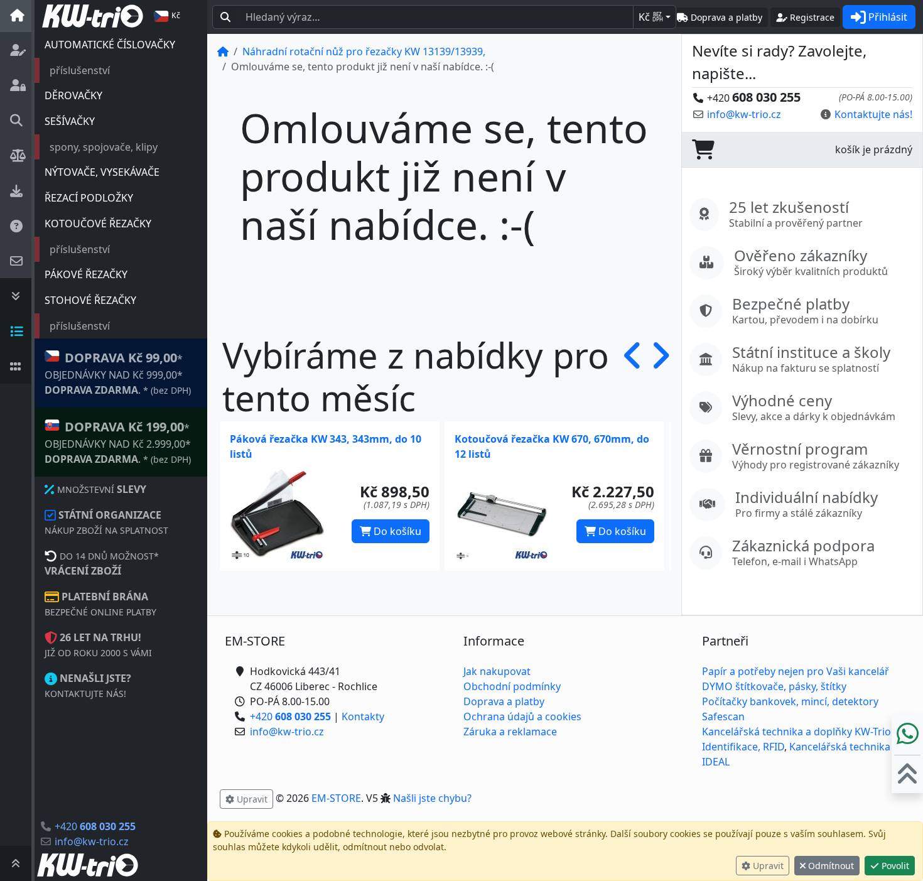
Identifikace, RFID (743, 747)
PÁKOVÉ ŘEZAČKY (86, 274)
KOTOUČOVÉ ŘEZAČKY (98, 223)
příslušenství (80, 70)
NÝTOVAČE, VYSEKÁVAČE (102, 172)
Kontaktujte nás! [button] (873, 114)
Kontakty (363, 716)
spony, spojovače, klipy (104, 147)
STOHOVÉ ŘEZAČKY (90, 300)
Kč (651, 17)
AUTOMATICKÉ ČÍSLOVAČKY (110, 44)
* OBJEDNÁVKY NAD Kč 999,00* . (118, 373)
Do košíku (396, 531)
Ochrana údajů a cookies (522, 716)
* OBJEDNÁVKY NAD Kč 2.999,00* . (118, 442)
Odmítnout (830, 866)
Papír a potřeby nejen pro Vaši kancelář (795, 671)
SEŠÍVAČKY (70, 121)
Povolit (894, 866)
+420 (95, 826)
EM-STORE (336, 798)
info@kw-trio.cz (92, 841)
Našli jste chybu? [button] (432, 798)
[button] (633, 376)
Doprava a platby (503, 701)
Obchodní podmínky (512, 686)
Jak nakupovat (497, 671)
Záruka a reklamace (510, 731)
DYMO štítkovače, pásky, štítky (774, 686)
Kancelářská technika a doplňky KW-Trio (796, 731)
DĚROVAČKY (73, 95)
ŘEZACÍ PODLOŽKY (89, 198)
